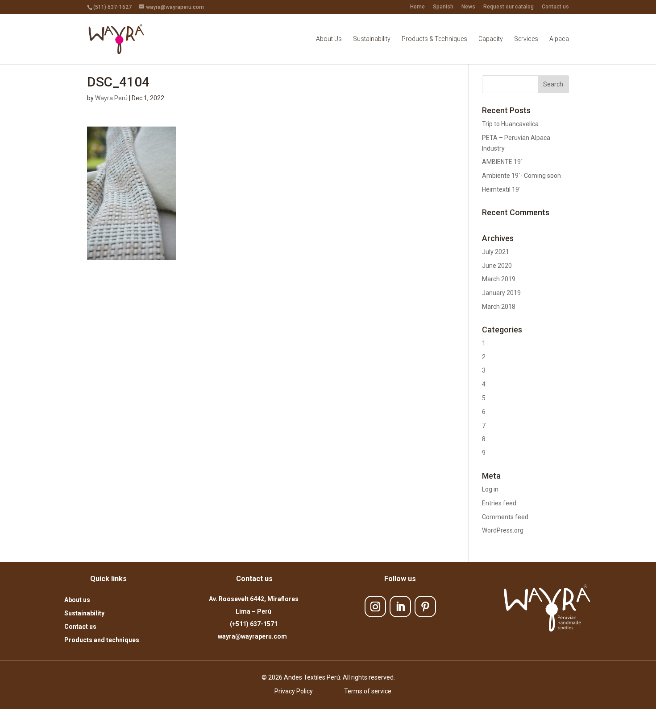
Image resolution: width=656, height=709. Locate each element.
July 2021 (495, 251)
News (468, 7)
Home (417, 7)
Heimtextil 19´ (501, 189)
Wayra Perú (111, 98)
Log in (490, 489)
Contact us (555, 7)
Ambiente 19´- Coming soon (521, 175)
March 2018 (498, 306)
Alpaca (559, 39)
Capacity (490, 39)
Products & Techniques (434, 39)
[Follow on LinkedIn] (400, 606)
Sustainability (371, 39)
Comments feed (505, 516)
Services (526, 39)
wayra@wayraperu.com (254, 636)
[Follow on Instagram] (375, 606)
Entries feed (499, 503)
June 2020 (497, 265)
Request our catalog (508, 7)
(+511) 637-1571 (254, 623)
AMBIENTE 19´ (502, 161)
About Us (329, 39)
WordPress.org (502, 530)
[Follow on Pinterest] (425, 606)
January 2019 (501, 292)
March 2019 (498, 279)
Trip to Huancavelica (510, 123)
